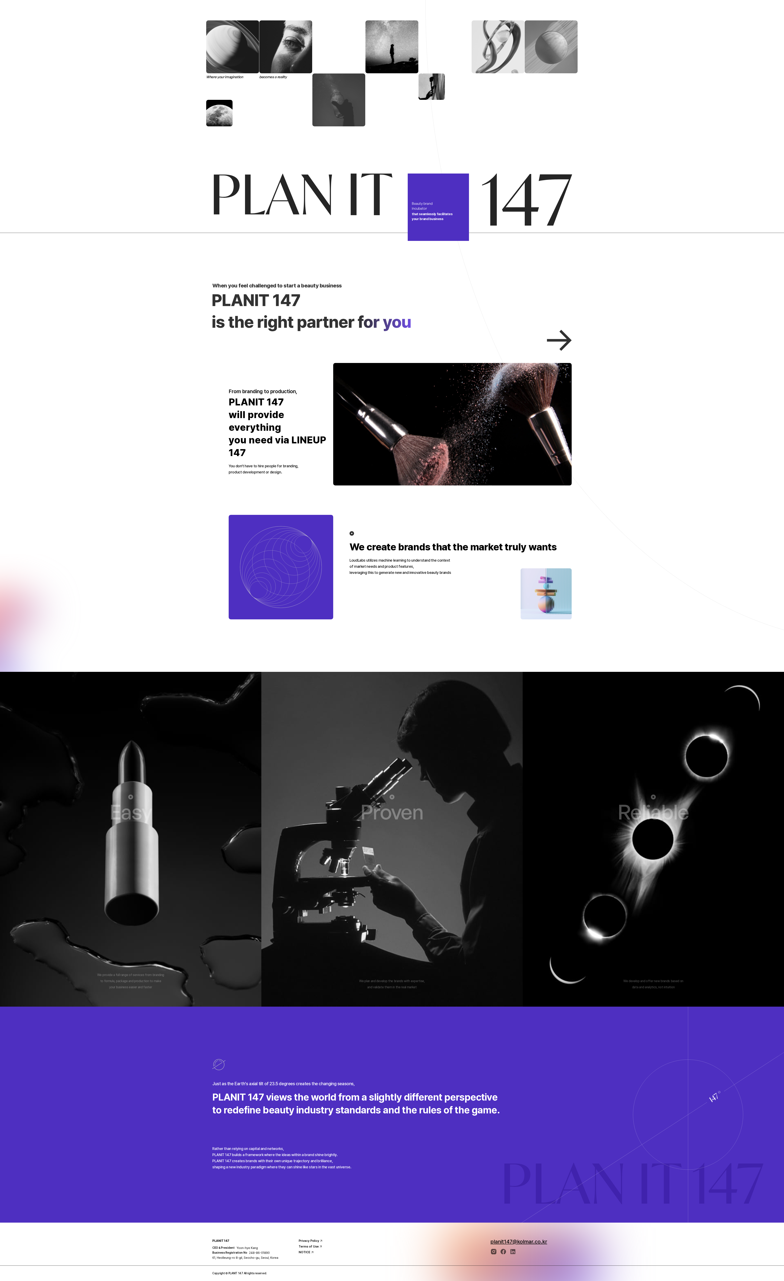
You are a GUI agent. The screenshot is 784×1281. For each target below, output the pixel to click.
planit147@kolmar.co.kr (518, 1241)
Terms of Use (309, 1246)
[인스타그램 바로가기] (493, 1251)
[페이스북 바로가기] (503, 1251)
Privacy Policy (309, 1241)
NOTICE (304, 1252)
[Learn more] (559, 340)
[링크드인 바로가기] (513, 1251)
